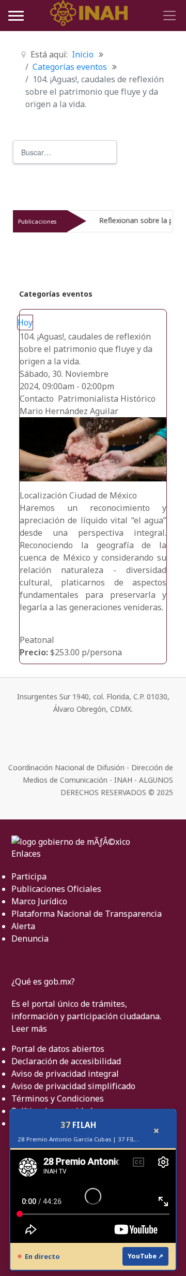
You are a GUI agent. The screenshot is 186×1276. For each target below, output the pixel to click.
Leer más (29, 1028)
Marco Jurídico (39, 901)
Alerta (23, 926)
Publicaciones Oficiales (56, 888)
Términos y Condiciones (57, 1098)
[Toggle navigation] (168, 15)
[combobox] (65, 152)
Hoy (25, 322)
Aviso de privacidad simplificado (73, 1086)
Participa (29, 876)
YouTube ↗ (145, 1256)
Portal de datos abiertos (57, 1048)
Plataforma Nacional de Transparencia (86, 913)
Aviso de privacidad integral (65, 1073)
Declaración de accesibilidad (66, 1061)
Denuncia (30, 938)
